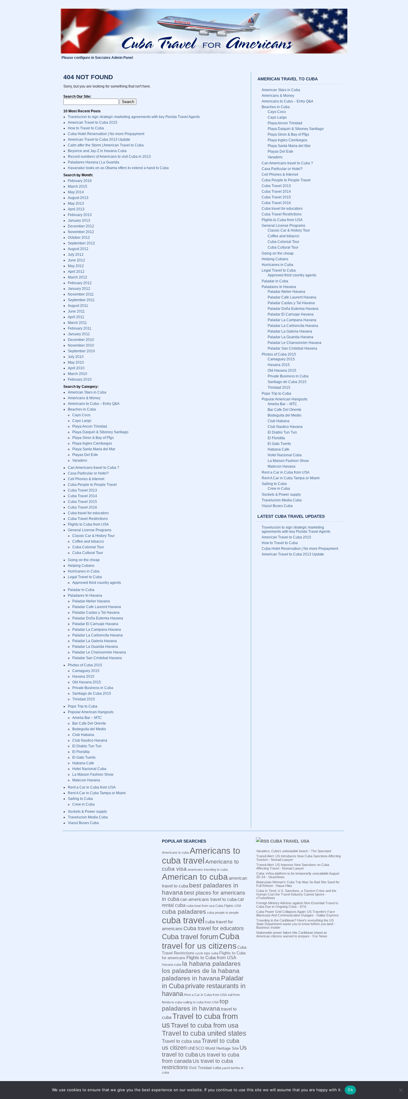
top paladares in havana (195, 1005)
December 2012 (81, 226)
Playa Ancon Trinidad (89, 426)
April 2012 (76, 272)
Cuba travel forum (190, 937)
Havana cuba (171, 964)
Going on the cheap (84, 560)
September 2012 (81, 243)
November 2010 (81, 345)
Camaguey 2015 (85, 671)
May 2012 (76, 266)
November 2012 (81, 232)
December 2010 (81, 340)
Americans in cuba (175, 852)
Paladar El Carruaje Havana (95, 624)
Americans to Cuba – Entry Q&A (93, 404)
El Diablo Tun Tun (87, 746)
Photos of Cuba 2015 (85, 665)
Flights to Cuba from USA (88, 524)
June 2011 (76, 311)
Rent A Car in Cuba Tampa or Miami (97, 793)
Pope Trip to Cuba (82, 706)
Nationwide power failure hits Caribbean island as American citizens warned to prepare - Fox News (291, 934)
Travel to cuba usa (181, 1041)
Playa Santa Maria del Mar (93, 449)
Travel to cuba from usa (204, 1025)
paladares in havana (191, 978)
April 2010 (76, 368)
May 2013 (76, 203)
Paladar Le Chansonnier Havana (99, 652)
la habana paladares (211, 963)
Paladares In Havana (85, 595)
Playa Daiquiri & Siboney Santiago (100, 432)
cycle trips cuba (206, 953)
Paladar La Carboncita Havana (97, 635)
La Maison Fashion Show (92, 774)
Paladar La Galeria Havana (94, 641)
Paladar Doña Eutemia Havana (97, 618)
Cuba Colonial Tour (88, 547)
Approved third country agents (96, 583)
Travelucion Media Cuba (88, 817)
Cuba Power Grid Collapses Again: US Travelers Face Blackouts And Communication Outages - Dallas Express (297, 913)
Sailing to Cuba (80, 799)
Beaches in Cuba (82, 409)
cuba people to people (223, 912)
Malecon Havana (86, 780)
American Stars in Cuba (87, 392)
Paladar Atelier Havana (91, 601)
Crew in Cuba (83, 804)
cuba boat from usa (200, 905)
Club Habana (83, 735)
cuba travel (183, 920)
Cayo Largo (81, 421)
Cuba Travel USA (289, 841)
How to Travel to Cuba (86, 128)
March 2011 (77, 323)
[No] (401, 1090)
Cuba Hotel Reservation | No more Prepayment (106, 134)
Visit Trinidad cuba (205, 1068)
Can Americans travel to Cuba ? (93, 468)
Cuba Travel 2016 (82, 507)
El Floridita (81, 752)
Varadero (79, 460)
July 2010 (76, 357)
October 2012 (79, 237)
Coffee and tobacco (88, 541)
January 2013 (79, 220)
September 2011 (81, 300)
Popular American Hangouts (90, 712)
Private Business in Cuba (92, 688)
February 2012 (80, 283)
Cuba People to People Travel (92, 485)
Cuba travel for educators (88, 513)
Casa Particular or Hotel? (88, 473)
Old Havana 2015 (86, 682)
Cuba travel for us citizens (201, 941)
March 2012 (77, 277)
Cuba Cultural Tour (87, 553)
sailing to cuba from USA (201, 1002)
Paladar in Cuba (81, 590)
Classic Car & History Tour (93, 536)
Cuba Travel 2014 (82, 496)
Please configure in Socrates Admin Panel (97, 58)
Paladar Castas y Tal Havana (95, 612)
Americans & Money (84, 398)
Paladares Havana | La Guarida (93, 162)
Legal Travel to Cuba (85, 577)
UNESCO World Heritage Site (213, 1048)
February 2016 (80, 181)
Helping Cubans (81, 566)
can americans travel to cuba (208, 899)
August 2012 (78, 249)
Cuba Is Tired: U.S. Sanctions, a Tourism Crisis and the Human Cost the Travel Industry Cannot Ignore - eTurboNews (296, 894)
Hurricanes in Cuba (83, 571)
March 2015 (77, 186)
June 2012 (76, 260)
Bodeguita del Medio (89, 729)
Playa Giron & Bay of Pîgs (93, 438)
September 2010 (81, 351)
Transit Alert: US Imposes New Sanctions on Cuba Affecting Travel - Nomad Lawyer (292, 866)
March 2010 (77, 374)
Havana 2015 (83, 676)
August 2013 (78, 198)
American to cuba (195, 876)
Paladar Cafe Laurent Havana (96, 607)
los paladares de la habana (201, 970)
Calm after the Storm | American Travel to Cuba (106, 145)
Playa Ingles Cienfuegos (92, 443)
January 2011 (79, 334)
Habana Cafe (83, 763)
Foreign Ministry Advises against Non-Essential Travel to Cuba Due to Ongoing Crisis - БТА (297, 904)
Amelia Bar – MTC (87, 718)
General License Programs (89, 530)
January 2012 (79, 289)
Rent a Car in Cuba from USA (92, 787)
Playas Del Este (85, 455)
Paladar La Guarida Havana (95, 647)
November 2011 (81, 294)
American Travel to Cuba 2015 (92, 122)
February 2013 (80, 215)
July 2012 (76, 254)
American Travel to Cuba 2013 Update (99, 139)
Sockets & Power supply (87, 811)
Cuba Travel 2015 (82, 502)
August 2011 (78, 306)
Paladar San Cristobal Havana (97, 658)
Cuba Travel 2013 (82, 490)
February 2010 (80, 379)
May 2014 (76, 192)
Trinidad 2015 (83, 699)
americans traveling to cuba (208, 869)
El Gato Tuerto (84, 757)
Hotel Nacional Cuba (89, 769)
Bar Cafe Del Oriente (89, 723)
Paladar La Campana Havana (96, 629)
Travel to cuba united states (204, 1033)
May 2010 (76, 362)
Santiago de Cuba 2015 (91, 693)
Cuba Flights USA (228, 905)
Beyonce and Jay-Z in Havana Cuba (97, 151)
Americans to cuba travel (201, 855)
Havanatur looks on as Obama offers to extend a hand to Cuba (118, 168)
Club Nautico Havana (89, 740)
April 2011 (76, 317)
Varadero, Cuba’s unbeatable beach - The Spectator (294, 851)
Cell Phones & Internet (86, 479)
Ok (350, 1089)
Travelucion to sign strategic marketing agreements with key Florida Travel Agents (134, 117)
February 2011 (79, 328)
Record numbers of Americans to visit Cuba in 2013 (109, 156)
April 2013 (76, 209)
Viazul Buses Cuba (83, 823)
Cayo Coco (81, 415)
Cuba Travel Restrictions (88, 519)
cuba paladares (184, 911)
